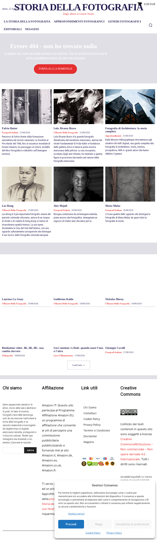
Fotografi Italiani (10, 132)
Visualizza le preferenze (132, 524)
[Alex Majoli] (78, 184)
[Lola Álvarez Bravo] (78, 106)
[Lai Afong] (27, 184)
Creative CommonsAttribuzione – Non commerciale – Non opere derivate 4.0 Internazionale (136, 449)
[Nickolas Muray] (130, 277)
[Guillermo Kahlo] (78, 277)
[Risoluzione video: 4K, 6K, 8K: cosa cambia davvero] (27, 326)
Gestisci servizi (76, 513)
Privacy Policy (114, 532)
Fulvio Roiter (9, 128)
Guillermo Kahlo (63, 299)
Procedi (71, 524)
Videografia (7, 355)
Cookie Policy (93, 532)
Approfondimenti (113, 136)
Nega (98, 524)
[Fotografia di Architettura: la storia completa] (130, 106)
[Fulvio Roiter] (27, 106)
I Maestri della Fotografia (66, 132)
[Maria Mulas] (130, 184)
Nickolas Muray (114, 299)
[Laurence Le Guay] (27, 277)
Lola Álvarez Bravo (65, 128)
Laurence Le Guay (12, 299)
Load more (77, 365)
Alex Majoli (60, 205)
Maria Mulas (112, 205)
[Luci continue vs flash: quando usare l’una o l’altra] (78, 326)
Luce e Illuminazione (63, 355)
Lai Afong (7, 205)
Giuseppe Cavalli (115, 348)
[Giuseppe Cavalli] (130, 326)
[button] (150, 25)
